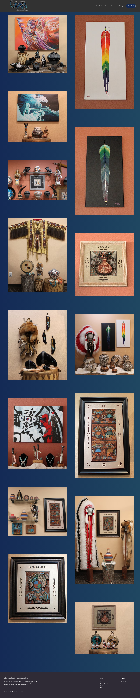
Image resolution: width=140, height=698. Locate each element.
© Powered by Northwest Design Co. (13, 691)
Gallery (102, 687)
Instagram (123, 683)
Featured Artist (104, 683)
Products (102, 686)
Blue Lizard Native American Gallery (16, 678)
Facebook (123, 682)
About (101, 682)
